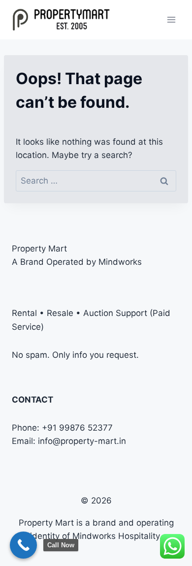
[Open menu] (171, 19)
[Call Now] (23, 545)
